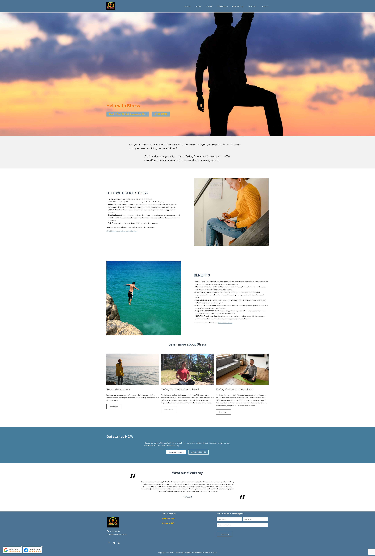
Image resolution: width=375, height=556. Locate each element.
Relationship (237, 6)
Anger (198, 6)
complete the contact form (163, 443)
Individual (222, 6)
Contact (265, 6)
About (187, 6)
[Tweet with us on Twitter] (114, 543)
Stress (209, 6)
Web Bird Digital (211, 552)
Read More (114, 407)
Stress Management (118, 389)
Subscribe (224, 534)
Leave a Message (176, 452)
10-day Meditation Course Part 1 (234, 389)
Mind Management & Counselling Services (121, 231)
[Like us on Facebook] (109, 543)
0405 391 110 (115, 531)
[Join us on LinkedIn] (119, 543)
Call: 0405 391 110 (198, 452)
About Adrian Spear (225, 323)
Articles (252, 6)
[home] (110, 10)
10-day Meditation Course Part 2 (180, 389)
